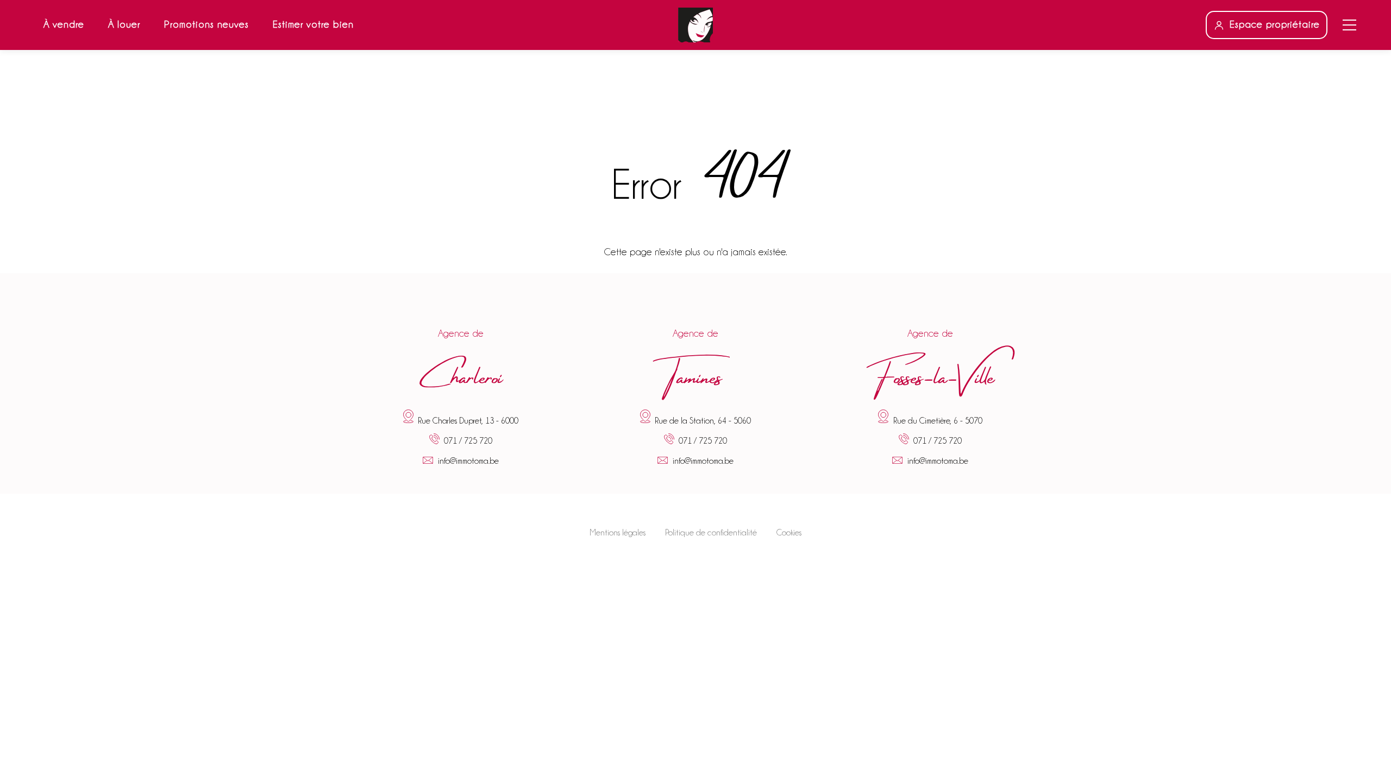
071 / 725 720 (468, 441)
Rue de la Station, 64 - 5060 (703, 420)
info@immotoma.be (468, 461)
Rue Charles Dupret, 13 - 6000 (468, 420)
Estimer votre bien (313, 24)
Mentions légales (618, 532)
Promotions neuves (206, 24)
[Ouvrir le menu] (1349, 25)
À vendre (63, 24)
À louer (124, 24)
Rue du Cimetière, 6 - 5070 (937, 420)
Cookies (788, 532)
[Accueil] (695, 25)
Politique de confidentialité (711, 532)
